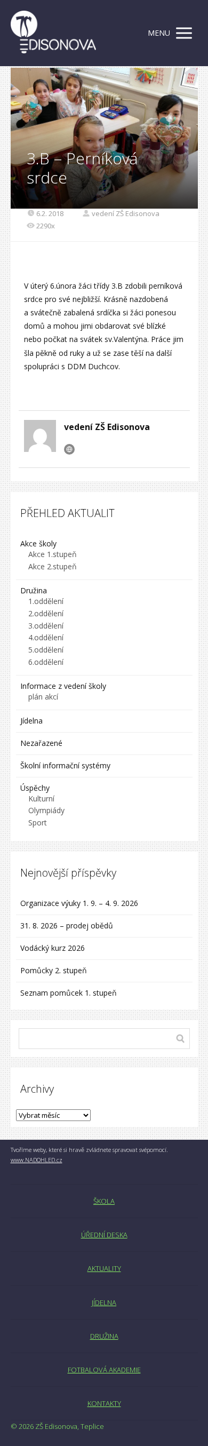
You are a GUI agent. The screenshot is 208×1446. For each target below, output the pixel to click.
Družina (33, 590)
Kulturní (41, 798)
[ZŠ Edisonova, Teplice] (53, 33)
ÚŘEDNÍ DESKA (104, 1235)
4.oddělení (45, 637)
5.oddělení (45, 650)
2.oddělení (45, 613)
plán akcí (43, 697)
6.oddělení (45, 662)
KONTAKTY (104, 1403)
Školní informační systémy (65, 765)
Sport (37, 822)
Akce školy (38, 543)
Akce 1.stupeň (52, 554)
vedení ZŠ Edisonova (125, 213)
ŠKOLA (104, 1201)
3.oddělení (45, 626)
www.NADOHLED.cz (36, 1160)
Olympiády (46, 810)
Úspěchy (35, 788)
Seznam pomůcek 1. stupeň (68, 993)
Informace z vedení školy (63, 686)
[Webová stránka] (69, 449)
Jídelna (31, 721)
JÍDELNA (104, 1302)
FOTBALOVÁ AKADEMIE (104, 1370)
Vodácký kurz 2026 (52, 948)
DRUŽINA (104, 1336)
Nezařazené (41, 743)
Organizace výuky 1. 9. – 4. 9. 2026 (79, 903)
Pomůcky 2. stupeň (53, 970)
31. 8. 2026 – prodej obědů (66, 925)
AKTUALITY (104, 1268)
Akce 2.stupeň (52, 566)
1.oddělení (45, 601)
